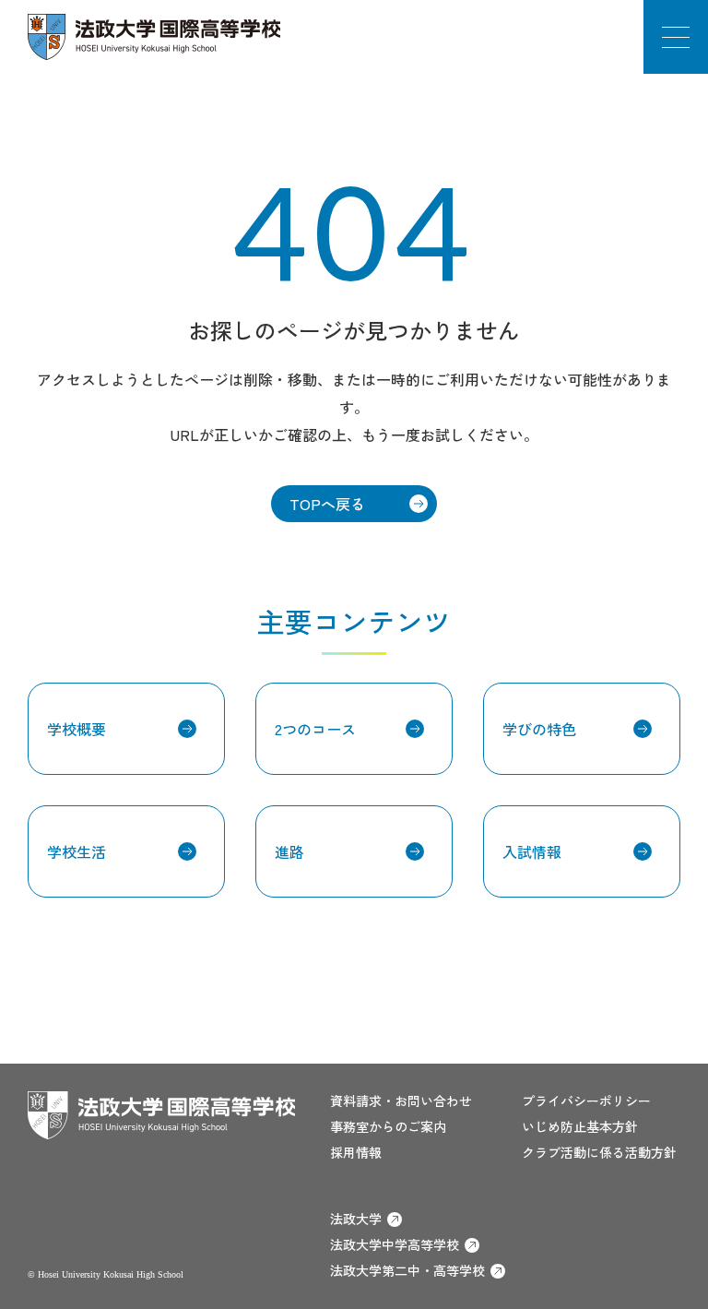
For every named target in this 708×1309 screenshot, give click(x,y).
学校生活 (76, 851)
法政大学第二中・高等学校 (407, 1270)
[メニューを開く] (675, 37)
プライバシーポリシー (586, 1100)
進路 (289, 851)
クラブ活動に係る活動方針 (599, 1152)
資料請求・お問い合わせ (401, 1100)
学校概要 (76, 729)
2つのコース (315, 729)
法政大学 (356, 1218)
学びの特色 (539, 729)
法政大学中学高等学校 (394, 1244)
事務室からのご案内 (388, 1126)
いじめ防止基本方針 (580, 1126)
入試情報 (531, 851)
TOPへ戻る (327, 504)
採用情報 (356, 1152)
